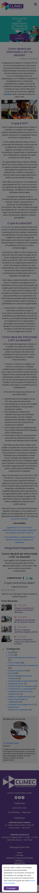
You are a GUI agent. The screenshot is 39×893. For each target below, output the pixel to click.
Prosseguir (11, 888)
